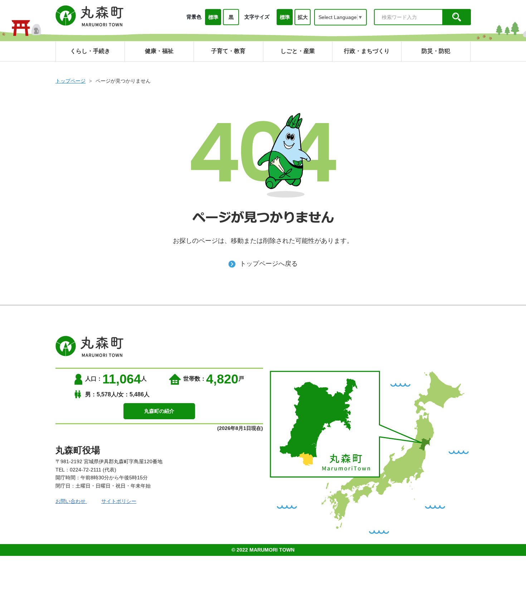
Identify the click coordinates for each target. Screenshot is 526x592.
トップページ (70, 81)
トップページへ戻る (269, 263)
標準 (213, 17)
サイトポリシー (118, 501)
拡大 (303, 17)
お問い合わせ (71, 501)
